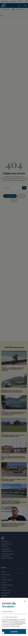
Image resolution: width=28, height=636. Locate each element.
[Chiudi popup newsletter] (24, 601)
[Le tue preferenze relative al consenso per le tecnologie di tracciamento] (2, 633)
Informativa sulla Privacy (19, 623)
